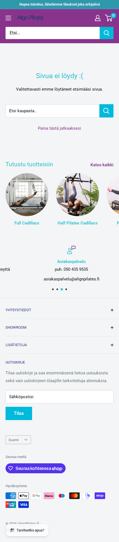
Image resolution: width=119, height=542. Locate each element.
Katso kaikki (101, 164)
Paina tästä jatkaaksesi (59, 128)
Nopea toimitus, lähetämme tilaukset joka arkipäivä (59, 4)
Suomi (14, 440)
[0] (108, 18)
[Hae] (106, 33)
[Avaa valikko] (8, 18)
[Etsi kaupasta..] (106, 110)
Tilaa (19, 413)
